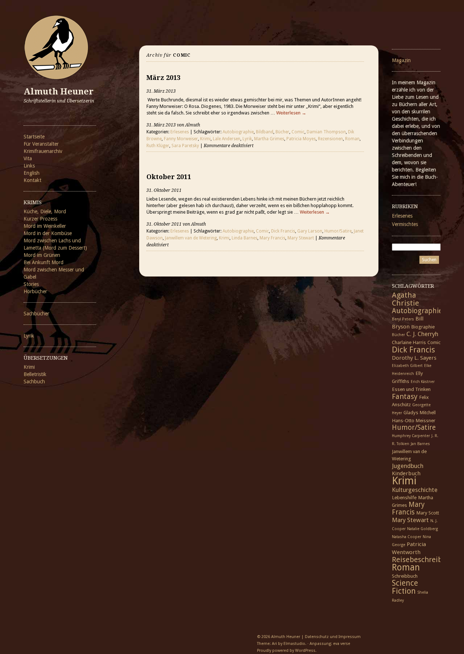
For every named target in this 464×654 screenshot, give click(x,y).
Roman (352, 138)
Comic (297, 131)
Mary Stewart (300, 238)
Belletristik (35, 374)
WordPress (305, 650)
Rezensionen (330, 138)
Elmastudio (294, 643)
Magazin (401, 60)
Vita (28, 158)
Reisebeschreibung (423, 559)
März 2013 (163, 77)
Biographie (423, 327)
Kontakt (32, 180)
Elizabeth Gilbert (407, 365)
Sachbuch (34, 381)
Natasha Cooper (406, 536)
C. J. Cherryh (422, 334)
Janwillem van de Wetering (191, 238)
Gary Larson (309, 231)
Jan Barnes (420, 443)
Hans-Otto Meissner (413, 420)
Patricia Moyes (301, 138)
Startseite (34, 137)
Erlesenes (179, 131)
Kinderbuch (406, 473)
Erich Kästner (423, 381)
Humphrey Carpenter (411, 435)
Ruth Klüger (157, 145)
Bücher (282, 131)
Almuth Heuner (59, 91)
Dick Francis (283, 231)
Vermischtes (405, 224)
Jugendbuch (407, 465)
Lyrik (29, 336)
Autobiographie (238, 131)
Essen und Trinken (411, 389)
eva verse (341, 643)
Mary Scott (427, 513)
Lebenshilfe (404, 497)
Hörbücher (35, 291)
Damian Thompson (326, 131)
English (32, 173)
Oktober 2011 (168, 177)
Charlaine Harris (409, 342)
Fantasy (405, 396)
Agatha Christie (405, 299)
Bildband (264, 131)
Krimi (29, 367)
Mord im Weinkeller (45, 226)
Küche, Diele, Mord (45, 211)
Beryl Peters (403, 319)
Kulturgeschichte (415, 489)
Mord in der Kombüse (48, 233)
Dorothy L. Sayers (414, 358)
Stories (31, 284)
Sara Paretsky (185, 145)
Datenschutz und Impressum (333, 636)
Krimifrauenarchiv (43, 151)
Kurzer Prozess (40, 219)
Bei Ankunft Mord (43, 262)
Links (29, 166)
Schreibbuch (405, 576)
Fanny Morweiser (181, 138)
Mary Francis (272, 238)
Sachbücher (36, 313)
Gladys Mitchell (419, 412)
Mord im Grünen (42, 255)
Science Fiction (405, 587)
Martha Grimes (269, 138)
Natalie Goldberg (422, 528)
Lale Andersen (226, 138)
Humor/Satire (338, 231)
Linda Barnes (244, 238)
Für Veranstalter (41, 144)
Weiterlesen (291, 113)
